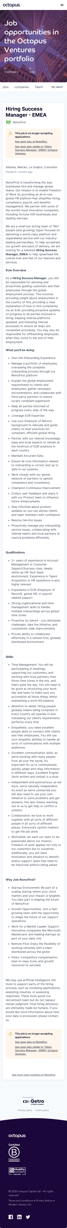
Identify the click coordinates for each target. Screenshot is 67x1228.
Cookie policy (42, 1110)
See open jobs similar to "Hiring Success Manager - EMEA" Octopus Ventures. (36, 150)
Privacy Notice (44, 1200)
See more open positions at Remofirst (33, 1074)
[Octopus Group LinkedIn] (19, 1217)
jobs (6, 87)
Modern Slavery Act (20, 1204)
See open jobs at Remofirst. (31, 141)
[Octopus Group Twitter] (28, 1217)
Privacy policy (25, 1110)
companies (21, 87)
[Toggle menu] (62, 5)
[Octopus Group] (11, 5)
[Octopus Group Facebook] (11, 1217)
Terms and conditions (21, 1200)
